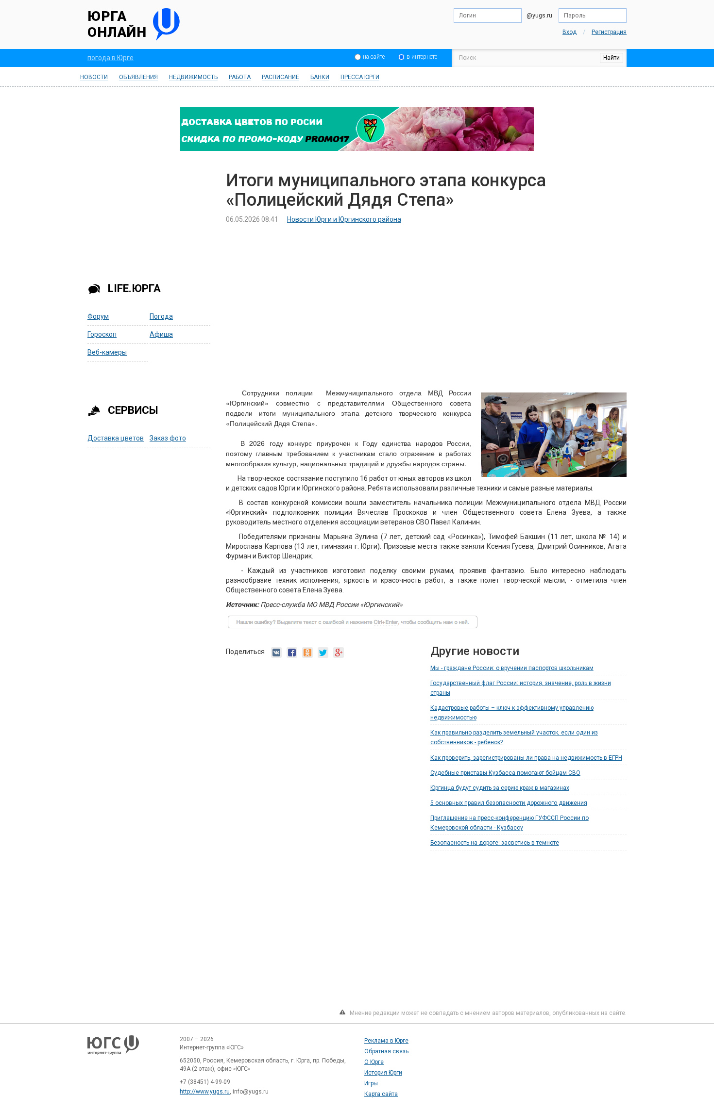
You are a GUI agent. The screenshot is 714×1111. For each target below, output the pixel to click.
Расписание (280, 77)
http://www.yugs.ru (205, 1091)
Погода (161, 316)
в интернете (422, 56)
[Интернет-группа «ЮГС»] (113, 1049)
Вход (569, 32)
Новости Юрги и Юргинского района (344, 219)
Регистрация (609, 32)
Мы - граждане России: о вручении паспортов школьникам (512, 668)
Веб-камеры (107, 352)
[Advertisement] (149, 219)
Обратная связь (386, 1051)
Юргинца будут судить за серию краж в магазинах (499, 787)
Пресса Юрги (359, 77)
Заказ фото (168, 438)
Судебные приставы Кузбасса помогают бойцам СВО (505, 772)
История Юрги (383, 1072)
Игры (371, 1083)
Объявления (138, 77)
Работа (240, 77)
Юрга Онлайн (117, 24)
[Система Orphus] (352, 626)
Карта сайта (381, 1094)
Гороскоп (102, 334)
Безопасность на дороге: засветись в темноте (494, 842)
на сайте (374, 56)
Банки (319, 77)
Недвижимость (193, 77)
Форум (98, 316)
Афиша (161, 334)
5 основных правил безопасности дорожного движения (508, 803)
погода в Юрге (110, 58)
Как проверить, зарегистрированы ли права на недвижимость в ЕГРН (526, 757)
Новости (94, 77)
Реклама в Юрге (386, 1040)
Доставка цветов (115, 438)
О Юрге (374, 1062)
